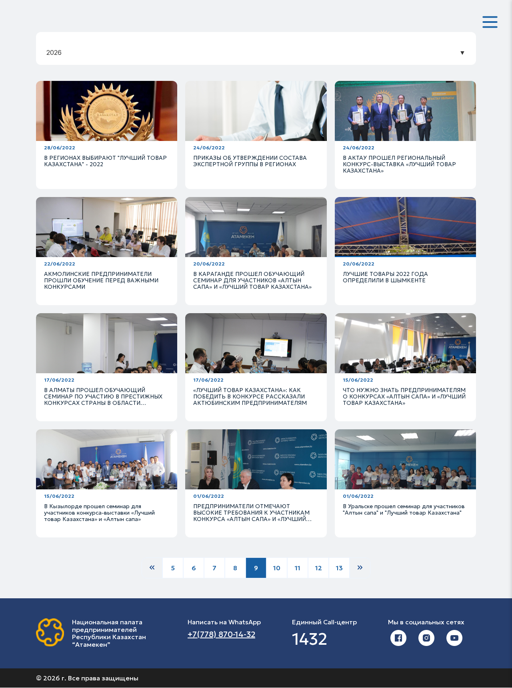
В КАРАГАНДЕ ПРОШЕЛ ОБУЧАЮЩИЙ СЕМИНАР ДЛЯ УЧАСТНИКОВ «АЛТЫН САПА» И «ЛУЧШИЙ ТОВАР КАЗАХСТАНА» (252, 280)
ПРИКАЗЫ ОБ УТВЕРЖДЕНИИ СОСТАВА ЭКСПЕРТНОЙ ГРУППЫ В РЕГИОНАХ (250, 161)
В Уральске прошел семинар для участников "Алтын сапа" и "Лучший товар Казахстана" (404, 509)
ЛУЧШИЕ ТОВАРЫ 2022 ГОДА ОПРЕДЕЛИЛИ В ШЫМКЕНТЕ (385, 277)
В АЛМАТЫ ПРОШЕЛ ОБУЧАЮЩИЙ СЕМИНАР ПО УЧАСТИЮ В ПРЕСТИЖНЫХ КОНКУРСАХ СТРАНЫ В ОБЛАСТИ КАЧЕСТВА (103, 399)
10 (276, 568)
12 (318, 568)
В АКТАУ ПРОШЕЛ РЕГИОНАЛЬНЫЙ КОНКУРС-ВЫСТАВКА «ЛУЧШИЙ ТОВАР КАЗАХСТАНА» (399, 164)
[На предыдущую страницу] (152, 568)
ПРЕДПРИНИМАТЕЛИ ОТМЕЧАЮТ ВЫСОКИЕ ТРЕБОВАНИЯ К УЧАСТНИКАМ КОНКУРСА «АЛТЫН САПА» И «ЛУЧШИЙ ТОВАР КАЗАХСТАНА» (251, 516)
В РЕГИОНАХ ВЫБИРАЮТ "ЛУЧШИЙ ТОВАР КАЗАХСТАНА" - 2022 (105, 161)
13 (339, 568)
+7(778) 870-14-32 (221, 634)
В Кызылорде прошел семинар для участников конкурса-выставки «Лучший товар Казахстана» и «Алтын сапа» (99, 513)
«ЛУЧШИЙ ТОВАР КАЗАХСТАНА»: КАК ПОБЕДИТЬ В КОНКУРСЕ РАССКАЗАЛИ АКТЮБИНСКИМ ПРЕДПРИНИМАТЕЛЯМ (250, 396)
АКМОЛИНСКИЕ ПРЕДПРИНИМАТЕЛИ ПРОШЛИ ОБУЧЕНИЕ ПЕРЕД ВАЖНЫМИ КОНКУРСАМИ (101, 280)
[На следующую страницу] (360, 568)
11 (297, 568)
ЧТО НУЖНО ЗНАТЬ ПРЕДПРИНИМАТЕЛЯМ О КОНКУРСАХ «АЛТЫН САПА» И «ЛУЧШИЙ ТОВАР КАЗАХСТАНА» (404, 396)
